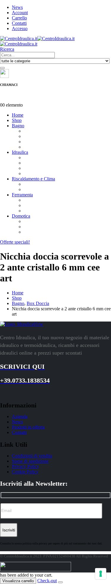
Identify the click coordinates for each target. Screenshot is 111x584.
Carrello (19, 17)
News (17, 7)
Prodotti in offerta (28, 427)
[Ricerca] (2, 68)
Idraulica (20, 152)
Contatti (19, 23)
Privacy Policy (25, 466)
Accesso (20, 28)
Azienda (20, 416)
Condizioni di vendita (32, 455)
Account (20, 12)
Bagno (18, 125)
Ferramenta (22, 194)
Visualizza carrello (18, 581)
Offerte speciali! (15, 241)
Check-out (47, 580)
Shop (17, 120)
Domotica (21, 215)
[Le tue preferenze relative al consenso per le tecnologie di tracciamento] (100, 573)
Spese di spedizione (30, 461)
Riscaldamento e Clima (33, 178)
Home (17, 115)
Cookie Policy (25, 471)
